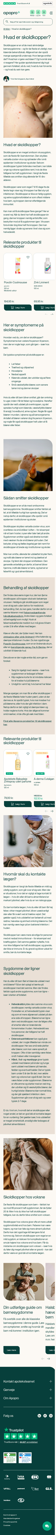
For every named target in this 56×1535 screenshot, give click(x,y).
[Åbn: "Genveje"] (28, 1390)
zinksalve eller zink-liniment (19, 636)
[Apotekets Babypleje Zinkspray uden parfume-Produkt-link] (17, 778)
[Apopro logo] (11, 13)
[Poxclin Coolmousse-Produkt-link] (17, 282)
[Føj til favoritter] (28, 257)
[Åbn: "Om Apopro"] (28, 1398)
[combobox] (28, 21)
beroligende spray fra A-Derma (28, 647)
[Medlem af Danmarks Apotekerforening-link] (48, 3)
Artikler (6, 29)
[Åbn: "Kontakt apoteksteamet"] (28, 1381)
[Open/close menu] (51, 13)
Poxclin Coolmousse (14, 643)
